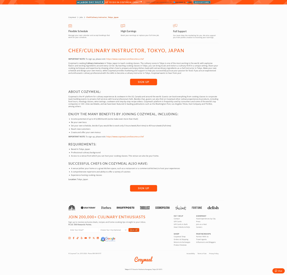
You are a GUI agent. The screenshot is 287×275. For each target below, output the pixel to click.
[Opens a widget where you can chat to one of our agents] (278, 271)
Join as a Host (201, 224)
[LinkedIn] (98, 238)
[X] (94, 238)
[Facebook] (73, 238)
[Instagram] (69, 238)
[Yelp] (81, 238)
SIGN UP (143, 82)
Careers (199, 227)
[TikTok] (77, 238)
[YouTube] (86, 238)
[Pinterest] (90, 238)
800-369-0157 (96, 253)
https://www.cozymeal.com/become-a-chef (125, 59)
